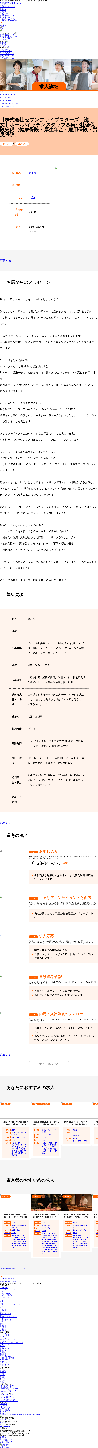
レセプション (4, 1344)
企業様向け (4, 11)
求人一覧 (3, 8)
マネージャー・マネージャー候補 (11, 1343)
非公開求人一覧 (5, 17)
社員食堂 (3, 1327)
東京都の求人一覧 (6, 100)
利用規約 (3, 1411)
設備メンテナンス (6, 1361)
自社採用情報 (4, 1408)
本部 (1, 1318)
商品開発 (3, 1350)
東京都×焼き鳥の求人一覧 (9, 103)
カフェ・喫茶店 (5, 1294)
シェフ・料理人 (5, 1335)
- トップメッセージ (6, 1407)
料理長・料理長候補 (7, 1358)
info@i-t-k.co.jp (5, 1426)
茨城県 (2, 1376)
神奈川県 (3, 1372)
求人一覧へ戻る (49, 1064)
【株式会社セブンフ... (7, 107)
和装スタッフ (4, 1349)
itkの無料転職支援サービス (9, 94)
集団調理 (3, 1366)
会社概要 (3, 10)
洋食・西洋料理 (5, 1320)
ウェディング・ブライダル (9, 1289)
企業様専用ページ (6, 49)
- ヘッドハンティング (7, 1398)
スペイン (3, 1298)
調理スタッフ (4, 1362)
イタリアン (4, 1288)
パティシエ (4, 1338)
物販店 (2, 1324)
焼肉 (1, 1323)
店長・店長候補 (5, 1356)
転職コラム (4, 13)
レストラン (4, 1309)
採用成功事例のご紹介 (7, 55)
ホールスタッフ (5, 1341)
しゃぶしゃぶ (4, 1297)
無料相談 (3, 14)
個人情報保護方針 (6, 1410)
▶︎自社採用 (4, 2)
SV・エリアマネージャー (8, 1333)
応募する (5, 260)
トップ (2, 5)
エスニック (4, 1292)
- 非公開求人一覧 (6, 1387)
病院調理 (3, 1326)
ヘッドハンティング (7, 54)
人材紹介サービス (6, 51)
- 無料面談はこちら (6, 1391)
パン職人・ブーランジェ (8, 1340)
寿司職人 (3, 1353)
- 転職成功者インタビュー (9, 1388)
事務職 (2, 1346)
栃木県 (2, 1378)
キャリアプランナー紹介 (8, 20)
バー (1, 1301)
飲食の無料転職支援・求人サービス (14, 1268)
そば (1, 1300)
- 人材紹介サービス (6, 1395)
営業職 (2, 1352)
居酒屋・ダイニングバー (8, 1317)
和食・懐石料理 (5, 1314)
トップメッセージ (6, 46)
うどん (2, 1291)
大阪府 (2, 1381)
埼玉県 (2, 1375)
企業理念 (3, 44)
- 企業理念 (3, 1405)
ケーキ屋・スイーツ (7, 1295)
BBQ (1, 1286)
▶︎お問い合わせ (13, 2)
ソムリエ (3, 1337)
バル (1, 1303)
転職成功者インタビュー (8, 19)
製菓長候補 (4, 1359)
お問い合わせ (13, 58)
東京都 (7, 143)
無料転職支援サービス (7, 7)
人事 (1, 1347)
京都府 (2, 1382)
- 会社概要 (3, 1404)
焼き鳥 (22, 143)
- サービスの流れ (6, 1396)
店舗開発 (3, 1355)
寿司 (1, 1315)
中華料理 (3, 1311)
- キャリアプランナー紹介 (9, 1390)
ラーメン (3, 1308)
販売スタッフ (4, 1364)
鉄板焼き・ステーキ (7, 1329)
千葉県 (2, 1373)
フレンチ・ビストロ (7, 1306)
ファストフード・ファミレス (10, 1304)
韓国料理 (3, 1330)
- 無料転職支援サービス (8, 1385)
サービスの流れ (5, 52)
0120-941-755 (12, 4)
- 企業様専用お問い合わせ (9, 1401)
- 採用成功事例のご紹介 (8, 1399)
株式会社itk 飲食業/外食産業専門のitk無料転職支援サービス (21, 1414)
